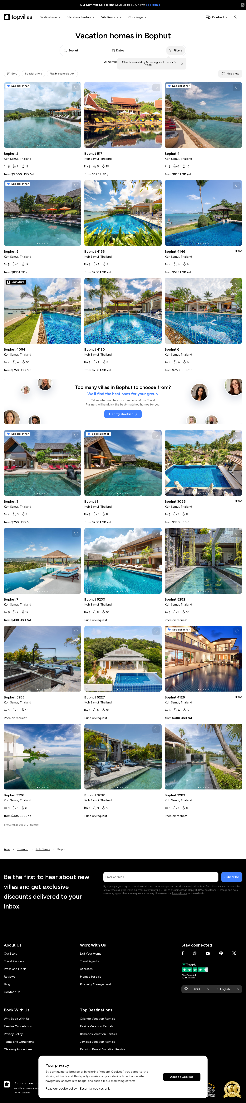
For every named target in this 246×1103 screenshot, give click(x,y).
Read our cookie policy (61, 1088)
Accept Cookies (182, 1077)
